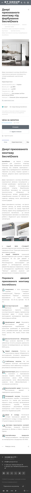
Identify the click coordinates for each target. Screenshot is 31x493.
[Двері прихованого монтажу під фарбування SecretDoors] (15, 52)
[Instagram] (7, 473)
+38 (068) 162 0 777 (10, 457)
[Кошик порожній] (28, 2)
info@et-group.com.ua (10, 461)
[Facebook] (3, 473)
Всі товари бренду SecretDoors (18, 106)
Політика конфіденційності (9, 482)
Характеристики (17, 142)
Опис (5, 142)
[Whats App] (19, 473)
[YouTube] (11, 473)
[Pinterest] (23, 473)
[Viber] (15, 473)
